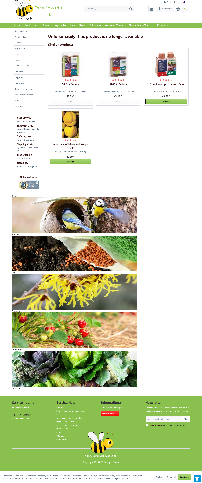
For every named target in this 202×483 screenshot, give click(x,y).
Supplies (19, 77)
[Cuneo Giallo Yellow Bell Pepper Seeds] (70, 124)
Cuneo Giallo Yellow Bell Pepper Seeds (70, 146)
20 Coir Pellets (118, 84)
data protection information (175, 425)
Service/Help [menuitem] (172, 2)
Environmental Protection (67, 425)
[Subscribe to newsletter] (185, 419)
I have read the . (168, 425)
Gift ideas (19, 106)
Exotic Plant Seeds (23, 65)
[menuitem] (109, 9)
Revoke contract (109, 413)
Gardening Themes (23, 89)
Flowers (18, 42)
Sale (17, 100)
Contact (59, 407)
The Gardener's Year (24, 94)
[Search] (131, 9)
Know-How (19, 83)
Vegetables (20, 48)
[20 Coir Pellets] (118, 64)
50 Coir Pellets (70, 84)
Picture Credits (63, 439)
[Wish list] (151, 9)
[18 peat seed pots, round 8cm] (166, 64)
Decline (159, 477)
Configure (184, 477)
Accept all (171, 477)
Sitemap (60, 435)
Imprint (59, 432)
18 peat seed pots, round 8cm (166, 84)
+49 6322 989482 (21, 415)
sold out (70, 101)
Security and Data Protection (69, 418)
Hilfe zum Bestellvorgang (112, 407)
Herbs (17, 60)
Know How (162, 25)
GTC (58, 414)
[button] (197, 478)
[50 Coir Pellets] (70, 64)
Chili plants (20, 71)
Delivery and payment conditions (70, 411)
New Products (21, 36)
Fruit (17, 54)
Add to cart (166, 101)
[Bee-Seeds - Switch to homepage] (23, 11)
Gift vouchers (21, 31)
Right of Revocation (65, 421)
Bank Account (62, 428)
